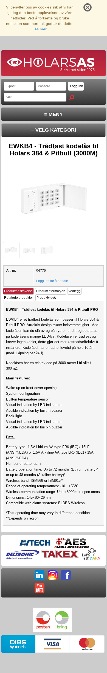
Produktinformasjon (50, 291)
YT (39, 588)
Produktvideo (46, 298)
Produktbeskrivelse (18, 291)
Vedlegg (74, 291)
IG (52, 575)
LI (39, 575)
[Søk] (71, 97)
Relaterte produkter (18, 298)
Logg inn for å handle (52, 281)
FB (65, 575)
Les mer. (39, 29)
